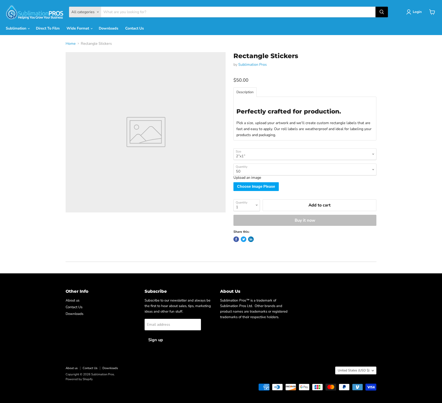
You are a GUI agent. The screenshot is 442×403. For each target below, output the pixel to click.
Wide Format (78, 28)
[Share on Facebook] (236, 239)
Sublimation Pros (252, 64)
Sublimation (16, 28)
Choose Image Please (256, 186)
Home (71, 44)
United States (353, 370)
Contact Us (134, 28)
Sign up (155, 340)
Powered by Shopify (79, 379)
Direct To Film (48, 28)
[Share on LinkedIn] (251, 239)
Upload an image (247, 177)
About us (72, 300)
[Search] (381, 12)
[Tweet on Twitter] (243, 239)
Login (417, 11)
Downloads (108, 28)
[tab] (245, 92)
